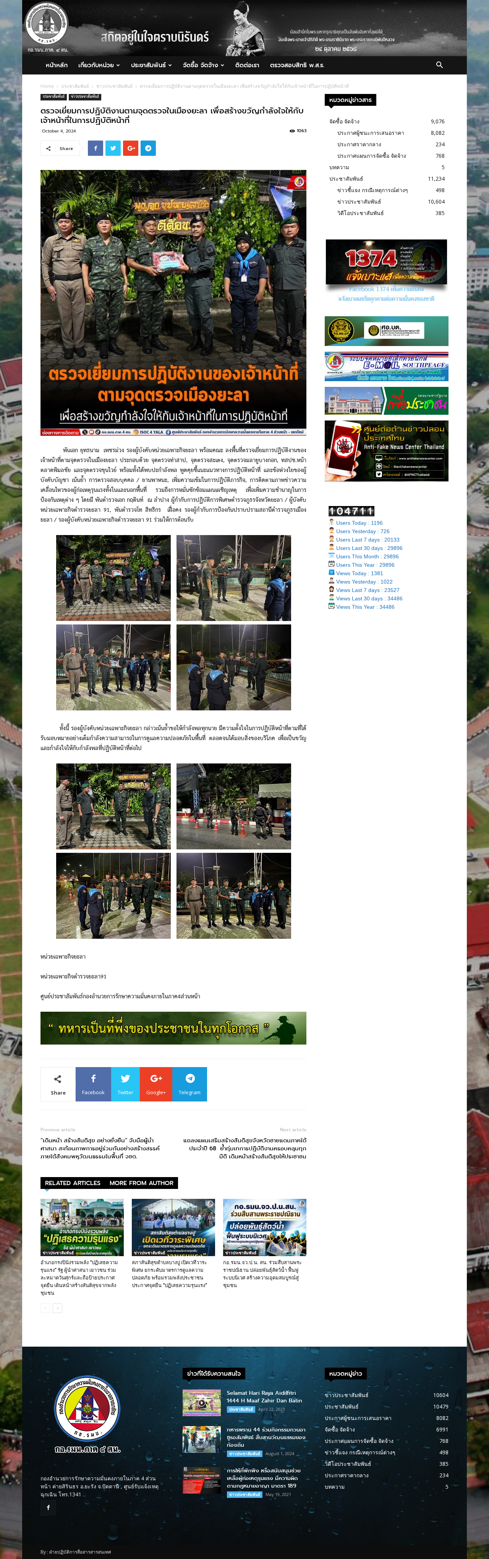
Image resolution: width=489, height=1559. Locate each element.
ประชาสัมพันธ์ (148, 65)
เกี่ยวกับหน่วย (96, 65)
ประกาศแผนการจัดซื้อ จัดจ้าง (371, 155)
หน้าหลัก (57, 65)
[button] (439, 66)
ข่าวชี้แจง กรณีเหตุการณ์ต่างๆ (372, 190)
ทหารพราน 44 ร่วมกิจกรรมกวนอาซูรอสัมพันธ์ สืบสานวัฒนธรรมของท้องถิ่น (266, 1437)
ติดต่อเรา (247, 65)
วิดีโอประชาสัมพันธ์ (360, 213)
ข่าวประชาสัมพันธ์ (114, 86)
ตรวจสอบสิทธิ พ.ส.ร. (297, 65)
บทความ (339, 167)
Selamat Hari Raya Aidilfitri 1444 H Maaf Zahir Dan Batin (264, 1397)
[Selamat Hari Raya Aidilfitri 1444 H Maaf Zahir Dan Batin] (202, 1402)
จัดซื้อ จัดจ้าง (200, 65)
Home (47, 86)
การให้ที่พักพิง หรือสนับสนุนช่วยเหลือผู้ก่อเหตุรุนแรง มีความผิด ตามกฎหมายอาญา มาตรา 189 (264, 1478)
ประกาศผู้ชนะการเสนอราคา (370, 132)
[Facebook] (48, 1507)
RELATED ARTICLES (72, 1183)
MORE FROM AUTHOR (141, 1183)
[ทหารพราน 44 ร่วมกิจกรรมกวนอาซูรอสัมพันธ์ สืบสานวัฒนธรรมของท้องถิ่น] (202, 1439)
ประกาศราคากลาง (359, 144)
